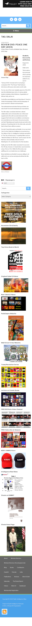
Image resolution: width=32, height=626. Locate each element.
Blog (5, 567)
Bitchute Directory (16, 558)
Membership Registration (11, 590)
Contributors (20, 567)
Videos (6, 586)
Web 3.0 (13, 586)
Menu (17, 31)
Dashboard (22, 586)
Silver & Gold (26, 576)
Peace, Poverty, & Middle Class (13, 49)
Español (6, 572)
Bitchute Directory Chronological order (15, 563)
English (5, 183)
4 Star (3, 49)
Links (21, 572)
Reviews (16, 576)
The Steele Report (18, 581)
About (6, 558)
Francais (14, 572)
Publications (7, 576)
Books (12, 567)
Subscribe (7, 581)
